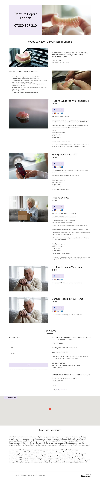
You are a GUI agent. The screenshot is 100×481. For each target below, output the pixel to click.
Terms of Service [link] (42, 369)
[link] (25, 26)
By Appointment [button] (60, 389)
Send (28, 365)
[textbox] (28, 342)
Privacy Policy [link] (34, 369)
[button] (65, 389)
